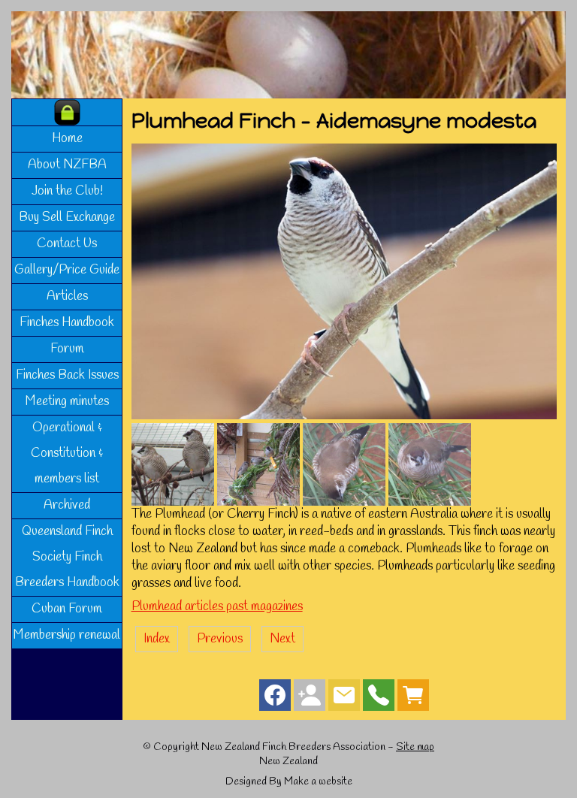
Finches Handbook (67, 322)
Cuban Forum (67, 609)
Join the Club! (67, 191)
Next (282, 639)
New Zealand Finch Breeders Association (293, 747)
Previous (220, 639)
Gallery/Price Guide (66, 270)
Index (156, 639)
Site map (415, 747)
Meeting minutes (67, 401)
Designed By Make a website (288, 782)
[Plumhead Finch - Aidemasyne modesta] (344, 416)
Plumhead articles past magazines (217, 606)
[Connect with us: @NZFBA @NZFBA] (309, 698)
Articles (67, 296)
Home (67, 138)
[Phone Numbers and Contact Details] (378, 698)
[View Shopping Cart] (413, 698)
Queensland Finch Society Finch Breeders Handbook (67, 557)
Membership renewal (67, 635)
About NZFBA (67, 165)
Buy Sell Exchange (67, 217)
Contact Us (67, 243)
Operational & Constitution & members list (67, 453)
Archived (67, 505)
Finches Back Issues (67, 375)
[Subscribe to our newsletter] (344, 698)
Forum (67, 349)
